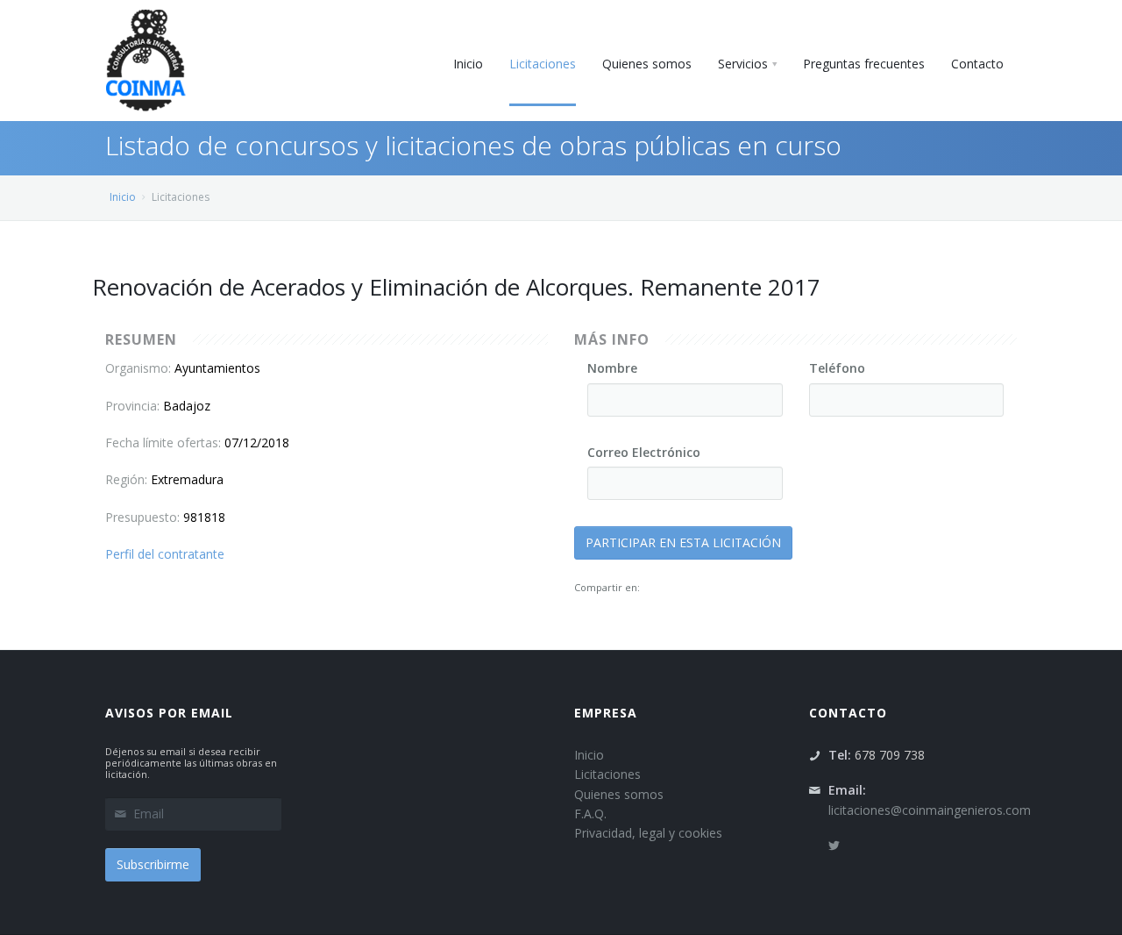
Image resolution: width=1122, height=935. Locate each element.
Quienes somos (619, 794)
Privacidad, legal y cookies (648, 832)
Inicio (123, 196)
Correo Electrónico (643, 452)
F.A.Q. (590, 813)
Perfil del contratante (164, 554)
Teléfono (837, 368)
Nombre (612, 368)
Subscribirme (153, 864)
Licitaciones (607, 774)
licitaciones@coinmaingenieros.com (929, 810)
